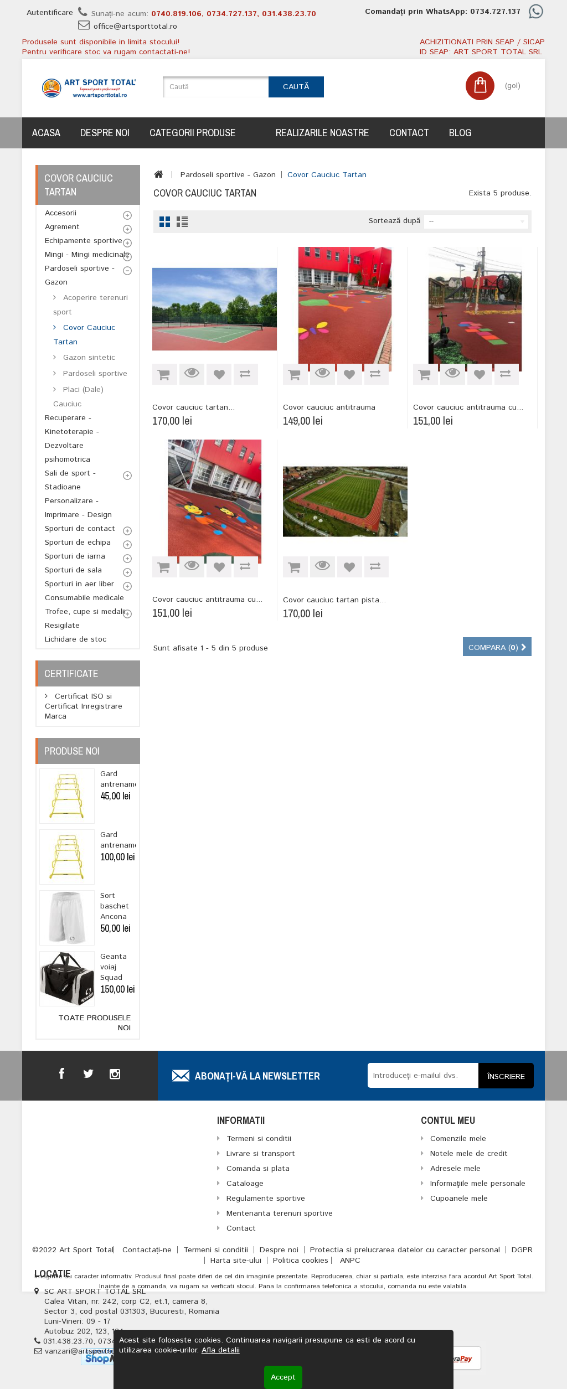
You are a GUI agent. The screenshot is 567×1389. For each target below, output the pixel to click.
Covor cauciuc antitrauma (329, 407)
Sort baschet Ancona (114, 906)
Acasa (46, 133)
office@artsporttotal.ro (135, 26)
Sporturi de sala (73, 570)
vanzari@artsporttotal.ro (89, 1351)
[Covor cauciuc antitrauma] (345, 309)
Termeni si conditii (217, 1250)
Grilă (165, 222)
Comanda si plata (258, 1168)
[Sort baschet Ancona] (67, 918)
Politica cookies (300, 1260)
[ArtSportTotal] (89, 88)
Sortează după (394, 220)
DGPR (522, 1250)
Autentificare (50, 12)
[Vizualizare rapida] (191, 374)
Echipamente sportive (83, 240)
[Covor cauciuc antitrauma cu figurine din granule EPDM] (214, 502)
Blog (460, 133)
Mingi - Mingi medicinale (87, 254)
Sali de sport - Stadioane (70, 480)
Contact (409, 133)
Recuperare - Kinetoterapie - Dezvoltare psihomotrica (72, 438)
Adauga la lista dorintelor (219, 374)
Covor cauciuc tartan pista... (334, 600)
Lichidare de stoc (75, 639)
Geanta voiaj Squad (113, 967)
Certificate (71, 673)
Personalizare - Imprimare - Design (78, 507)
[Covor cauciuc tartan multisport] (214, 309)
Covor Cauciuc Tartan (84, 335)
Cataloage (245, 1183)
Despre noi (105, 133)
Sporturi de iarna (75, 556)
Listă (182, 222)
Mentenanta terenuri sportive (279, 1213)
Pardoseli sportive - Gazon (80, 275)
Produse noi (72, 751)
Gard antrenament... (126, 779)
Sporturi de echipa (78, 542)
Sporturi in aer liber (79, 584)
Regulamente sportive (265, 1198)
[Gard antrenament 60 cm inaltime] (67, 796)
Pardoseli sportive (93, 373)
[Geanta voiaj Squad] (67, 978)
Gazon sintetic (87, 357)
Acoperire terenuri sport (90, 305)
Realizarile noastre (322, 133)
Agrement (62, 227)
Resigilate (62, 625)
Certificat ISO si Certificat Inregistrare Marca (83, 706)
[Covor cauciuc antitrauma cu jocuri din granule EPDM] (475, 309)
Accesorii (60, 213)
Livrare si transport (260, 1153)
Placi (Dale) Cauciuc (78, 397)
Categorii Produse (193, 133)
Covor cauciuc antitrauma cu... (468, 407)
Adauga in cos (164, 374)
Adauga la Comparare (246, 374)
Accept (283, 1377)
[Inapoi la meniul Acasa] (158, 174)
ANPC (350, 1260)
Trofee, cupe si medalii (85, 611)
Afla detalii (221, 1350)
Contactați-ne (148, 1250)
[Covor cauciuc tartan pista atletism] (345, 502)
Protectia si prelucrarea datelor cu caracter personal (406, 1250)
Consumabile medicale (84, 597)
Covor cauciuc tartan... (193, 407)
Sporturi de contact (80, 528)
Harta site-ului (237, 1260)
